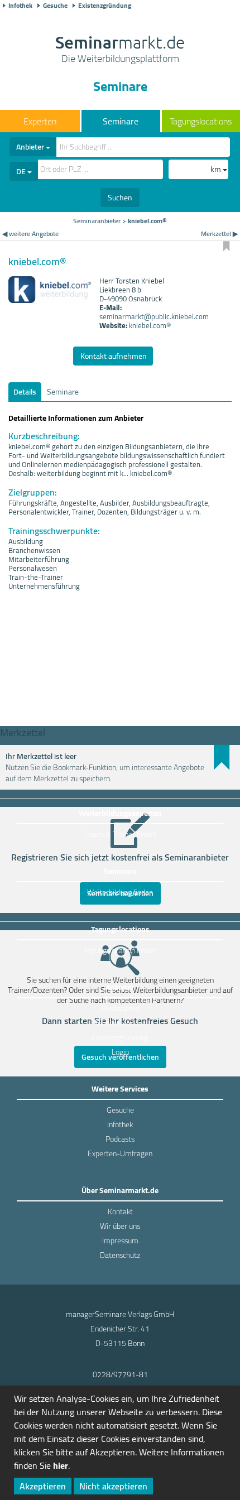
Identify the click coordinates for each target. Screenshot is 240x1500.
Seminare (120, 121)
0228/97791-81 (120, 1374)
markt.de (120, 50)
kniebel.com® (150, 325)
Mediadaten (120, 1008)
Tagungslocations (201, 121)
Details (24, 391)
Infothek (20, 5)
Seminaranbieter (97, 220)
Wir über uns (120, 1226)
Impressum (120, 1240)
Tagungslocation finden (120, 950)
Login (120, 1052)
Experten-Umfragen (120, 1153)
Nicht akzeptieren (113, 1486)
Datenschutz (120, 1255)
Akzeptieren (43, 1486)
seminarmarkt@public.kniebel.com (154, 316)
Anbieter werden (120, 1023)
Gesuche (55, 5)
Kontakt (120, 1211)
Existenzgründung (104, 5)
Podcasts (120, 1139)
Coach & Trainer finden (120, 834)
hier (60, 1465)
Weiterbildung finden (120, 892)
